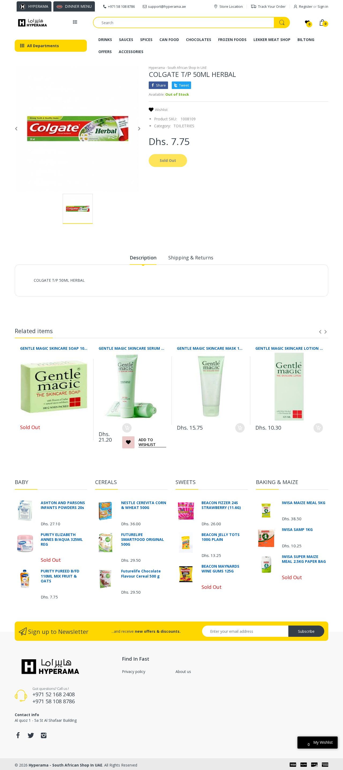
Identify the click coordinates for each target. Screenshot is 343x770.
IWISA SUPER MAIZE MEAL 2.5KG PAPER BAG (304, 559)
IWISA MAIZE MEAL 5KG (303, 502)
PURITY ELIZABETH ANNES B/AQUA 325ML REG (62, 539)
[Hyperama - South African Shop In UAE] (31, 22)
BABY (21, 482)
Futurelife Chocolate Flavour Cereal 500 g (141, 573)
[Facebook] (18, 737)
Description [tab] (143, 257)
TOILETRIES (183, 125)
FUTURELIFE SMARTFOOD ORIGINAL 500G (142, 539)
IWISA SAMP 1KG (297, 529)
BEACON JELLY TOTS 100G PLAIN (221, 537)
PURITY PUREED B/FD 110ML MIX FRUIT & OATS (60, 576)
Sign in (323, 6)
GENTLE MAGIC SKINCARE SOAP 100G (54, 348)
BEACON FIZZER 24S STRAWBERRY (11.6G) (221, 505)
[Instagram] (43, 737)
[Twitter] (31, 737)
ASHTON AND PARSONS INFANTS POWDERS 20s (63, 505)
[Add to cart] (127, 428)
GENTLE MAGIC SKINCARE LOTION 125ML (289, 348)
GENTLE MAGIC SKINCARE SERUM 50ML (132, 348)
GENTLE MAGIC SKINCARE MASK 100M (211, 348)
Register (305, 6)
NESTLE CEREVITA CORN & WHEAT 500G (143, 505)
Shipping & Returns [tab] (190, 257)
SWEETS (186, 482)
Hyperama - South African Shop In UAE (178, 67)
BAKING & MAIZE (277, 482)
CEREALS (106, 482)
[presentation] (320, 332)
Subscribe (306, 631)
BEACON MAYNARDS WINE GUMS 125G (220, 569)
